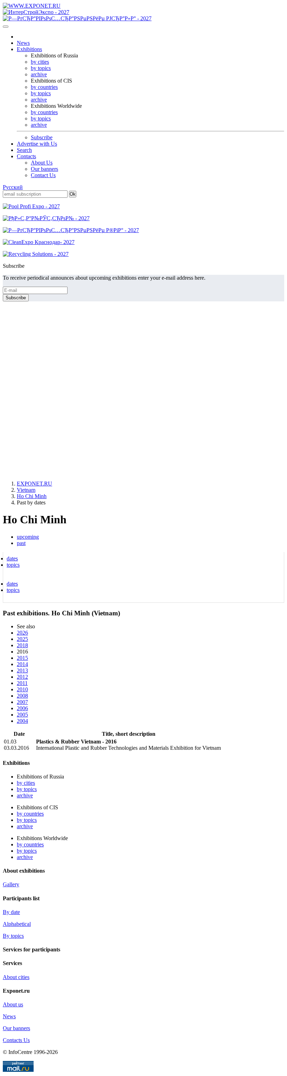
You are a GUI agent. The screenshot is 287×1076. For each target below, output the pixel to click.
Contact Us (43, 175)
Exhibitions (29, 49)
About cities (16, 977)
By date (11, 912)
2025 (22, 639)
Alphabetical (17, 924)
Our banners (44, 169)
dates (12, 558)
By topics (13, 936)
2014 (22, 664)
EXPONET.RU (34, 484)
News (23, 43)
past (21, 543)
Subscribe (41, 137)
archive (39, 74)
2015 (22, 658)
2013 (22, 670)
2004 (22, 721)
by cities (40, 62)
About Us (41, 163)
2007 (22, 702)
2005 (22, 715)
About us (13, 1004)
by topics (41, 68)
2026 (22, 633)
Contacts (26, 156)
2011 (22, 683)
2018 (22, 645)
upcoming (28, 537)
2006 (22, 708)
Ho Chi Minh (32, 496)
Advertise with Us (37, 144)
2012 (22, 677)
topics (13, 565)
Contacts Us (16, 1040)
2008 (22, 696)
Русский (13, 187)
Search (24, 150)
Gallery (11, 884)
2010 (22, 689)
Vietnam (26, 490)
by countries (44, 87)
